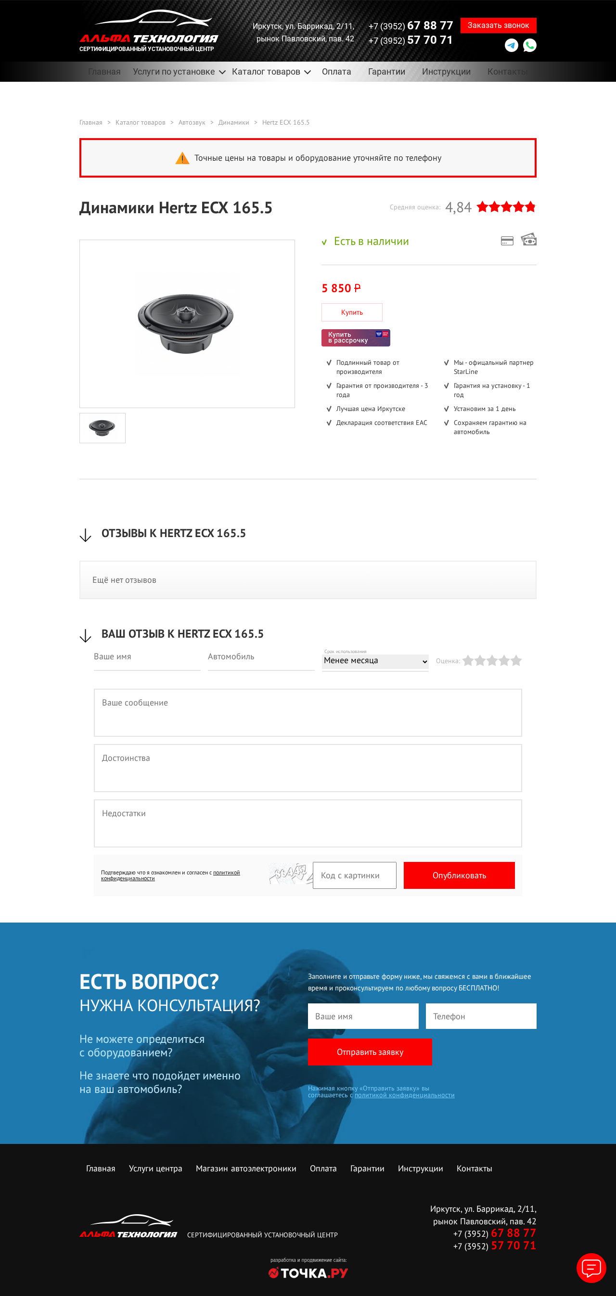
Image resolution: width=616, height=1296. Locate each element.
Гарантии (386, 71)
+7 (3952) (411, 25)
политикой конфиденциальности (405, 1095)
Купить (352, 312)
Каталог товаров (141, 122)
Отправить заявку (370, 1051)
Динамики (233, 122)
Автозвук (192, 122)
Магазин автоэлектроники (246, 1168)
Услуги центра (155, 1168)
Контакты (508, 71)
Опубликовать (459, 875)
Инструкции (446, 71)
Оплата (336, 71)
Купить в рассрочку (355, 337)
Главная (104, 71)
